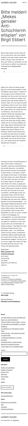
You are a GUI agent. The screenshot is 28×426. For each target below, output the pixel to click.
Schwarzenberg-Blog (7, 396)
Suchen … (4, 350)
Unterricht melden (9, 284)
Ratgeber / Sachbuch (7, 370)
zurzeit (3, 379)
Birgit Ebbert (14, 280)
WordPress (16, 420)
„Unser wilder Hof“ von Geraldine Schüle (12, 346)
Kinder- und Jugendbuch (15, 279)
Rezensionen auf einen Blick (8, 402)
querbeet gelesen (8, 2)
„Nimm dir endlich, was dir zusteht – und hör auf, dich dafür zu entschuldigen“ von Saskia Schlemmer (13, 324)
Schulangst (16, 282)
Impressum (4, 407)
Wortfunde (4, 374)
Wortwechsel (4, 376)
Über (2, 404)
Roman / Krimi (5, 372)
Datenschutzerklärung (7, 409)
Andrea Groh (6, 277)
